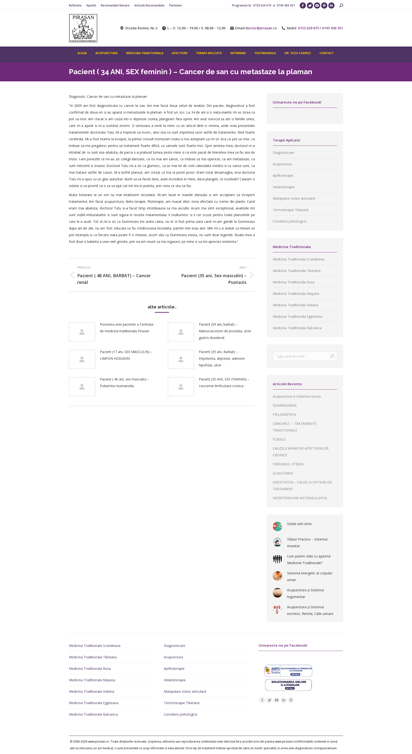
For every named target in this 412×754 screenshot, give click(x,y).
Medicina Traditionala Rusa (293, 282)
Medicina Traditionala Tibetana (296, 270)
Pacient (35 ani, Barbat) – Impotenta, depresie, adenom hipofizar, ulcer (222, 358)
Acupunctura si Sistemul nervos (297, 396)
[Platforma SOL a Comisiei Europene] (288, 689)
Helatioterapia (283, 187)
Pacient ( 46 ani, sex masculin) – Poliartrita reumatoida (124, 382)
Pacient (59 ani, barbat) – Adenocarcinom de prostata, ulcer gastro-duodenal (225, 331)
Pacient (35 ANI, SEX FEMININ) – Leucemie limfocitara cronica (224, 382)
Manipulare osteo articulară (294, 198)
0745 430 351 (286, 5)
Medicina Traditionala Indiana (295, 305)
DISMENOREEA (285, 405)
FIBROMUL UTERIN (288, 464)
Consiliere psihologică (289, 221)
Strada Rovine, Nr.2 (141, 28)
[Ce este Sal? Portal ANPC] (288, 675)
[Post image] (82, 331)
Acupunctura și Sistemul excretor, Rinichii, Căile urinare (310, 610)
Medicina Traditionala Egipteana (297, 316)
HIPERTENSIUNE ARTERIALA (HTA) (300, 498)
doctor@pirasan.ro (261, 28)
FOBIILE (279, 439)
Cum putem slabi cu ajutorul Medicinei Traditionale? (308, 559)
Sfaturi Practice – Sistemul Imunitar (307, 542)
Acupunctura (282, 164)
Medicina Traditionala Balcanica (297, 328)
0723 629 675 (262, 5)
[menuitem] (75, 5)
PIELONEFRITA (284, 414)
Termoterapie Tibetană (291, 210)
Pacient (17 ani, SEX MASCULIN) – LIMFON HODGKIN (126, 355)
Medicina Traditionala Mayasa (296, 293)
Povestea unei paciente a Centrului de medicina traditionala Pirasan (126, 327)
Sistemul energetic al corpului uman (309, 576)
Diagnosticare (283, 152)
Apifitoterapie (283, 175)
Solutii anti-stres (299, 523)
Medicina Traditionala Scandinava (298, 259)
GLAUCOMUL (283, 473)
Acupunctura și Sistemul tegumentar (305, 593)
